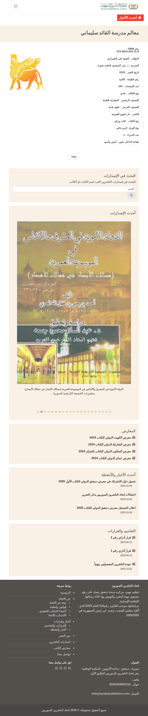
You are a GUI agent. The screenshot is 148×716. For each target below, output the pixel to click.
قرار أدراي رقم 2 (121, 537)
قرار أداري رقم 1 (121, 550)
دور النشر (64, 635)
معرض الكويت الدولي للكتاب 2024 (110, 437)
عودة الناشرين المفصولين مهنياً (112, 564)
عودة (74, 156)
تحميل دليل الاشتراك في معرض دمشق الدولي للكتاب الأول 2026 (97, 481)
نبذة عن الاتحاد (57, 602)
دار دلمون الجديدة (121, 114)
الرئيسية (65, 592)
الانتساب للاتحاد (57, 615)
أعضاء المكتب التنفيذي (52, 611)
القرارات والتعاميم (55, 625)
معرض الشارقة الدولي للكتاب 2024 (109, 444)
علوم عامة (114, 107)
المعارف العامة (111, 100)
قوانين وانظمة (58, 606)
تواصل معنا (63, 654)
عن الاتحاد (64, 598)
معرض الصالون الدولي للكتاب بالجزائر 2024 (105, 451)
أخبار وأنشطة (58, 629)
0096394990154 (119, 684)
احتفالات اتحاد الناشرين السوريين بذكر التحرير (109, 494)
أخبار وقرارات (62, 621)
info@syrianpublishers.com (111, 693)
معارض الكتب (62, 648)
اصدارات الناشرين (59, 641)
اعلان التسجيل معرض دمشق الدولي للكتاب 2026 (106, 507)
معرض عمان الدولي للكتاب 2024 (111, 458)
